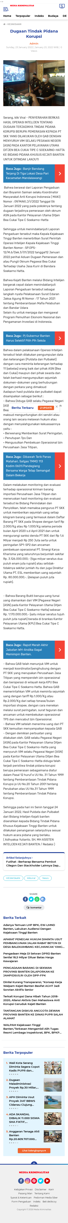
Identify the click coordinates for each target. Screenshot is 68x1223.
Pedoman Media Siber (46, 1197)
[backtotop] (34, 1164)
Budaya (53, 16)
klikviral (31, 878)
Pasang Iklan (25, 1193)
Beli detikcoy (50, 1201)
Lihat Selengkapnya (33, 1150)
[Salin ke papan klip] (42, 899)
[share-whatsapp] (37, 899)
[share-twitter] (31, 899)
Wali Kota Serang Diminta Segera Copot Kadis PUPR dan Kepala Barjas (24, 1066)
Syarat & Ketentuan (21, 1197)
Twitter (42, 1185)
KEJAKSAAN (13, 878)
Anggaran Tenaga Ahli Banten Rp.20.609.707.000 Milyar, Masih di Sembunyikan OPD (24, 1135)
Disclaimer (40, 1189)
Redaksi (34, 1205)
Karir (51, 1189)
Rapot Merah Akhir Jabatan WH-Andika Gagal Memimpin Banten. (27, 649)
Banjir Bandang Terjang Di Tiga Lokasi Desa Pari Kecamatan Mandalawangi (27, 173)
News (45, 878)
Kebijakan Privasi (23, 1189)
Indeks (39, 16)
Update (47, 407)
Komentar (36, 907)
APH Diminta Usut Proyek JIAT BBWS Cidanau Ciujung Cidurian (22, 1101)
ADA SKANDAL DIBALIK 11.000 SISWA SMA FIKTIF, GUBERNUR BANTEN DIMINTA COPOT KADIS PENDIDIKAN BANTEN (24, 1118)
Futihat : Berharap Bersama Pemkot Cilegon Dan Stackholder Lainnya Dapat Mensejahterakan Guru (33, 863)
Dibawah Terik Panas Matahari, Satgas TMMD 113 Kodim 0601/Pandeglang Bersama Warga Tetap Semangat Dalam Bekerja (28, 466)
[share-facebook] (25, 899)
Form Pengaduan (21, 1201)
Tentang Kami (42, 1193)
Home (7, 16)
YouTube (49, 1185)
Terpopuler (23, 16)
